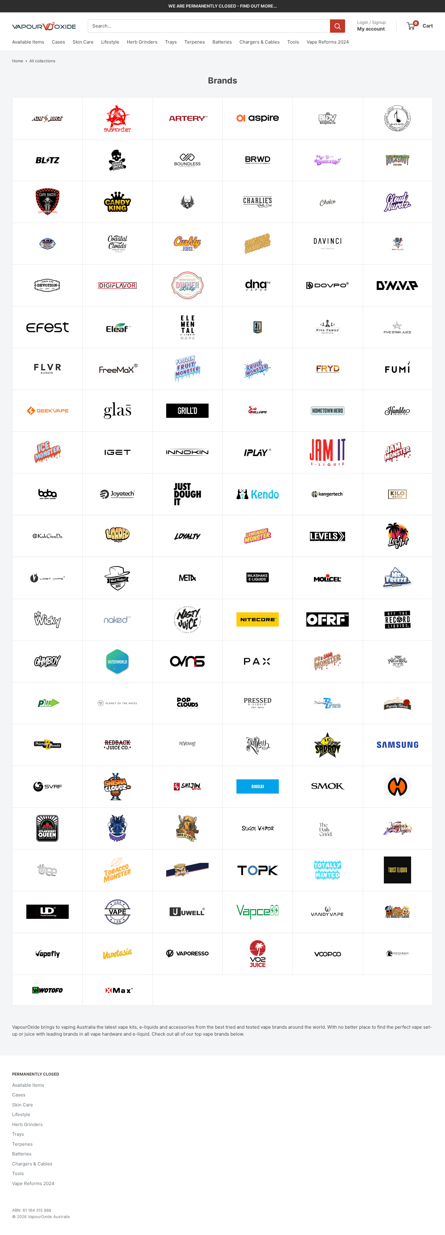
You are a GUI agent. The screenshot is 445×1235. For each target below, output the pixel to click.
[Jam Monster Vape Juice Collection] (398, 452)
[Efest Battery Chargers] (47, 327)
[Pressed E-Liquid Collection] (257, 703)
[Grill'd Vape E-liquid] (187, 410)
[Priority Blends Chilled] (327, 703)
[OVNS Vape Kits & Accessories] (187, 661)
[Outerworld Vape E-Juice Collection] (117, 661)
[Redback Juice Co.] (117, 745)
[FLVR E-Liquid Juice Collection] (47, 369)
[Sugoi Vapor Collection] (257, 828)
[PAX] (257, 661)
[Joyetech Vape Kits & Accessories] (117, 494)
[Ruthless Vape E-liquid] (257, 745)
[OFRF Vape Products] (327, 619)
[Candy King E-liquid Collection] (117, 202)
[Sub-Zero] (117, 828)
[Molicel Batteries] (327, 577)
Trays (171, 42)
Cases (58, 42)
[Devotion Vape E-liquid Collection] (47, 285)
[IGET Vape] (117, 452)
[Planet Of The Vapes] (117, 703)
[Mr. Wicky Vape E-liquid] (47, 619)
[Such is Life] (187, 828)
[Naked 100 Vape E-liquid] (117, 619)
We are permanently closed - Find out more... (222, 5)
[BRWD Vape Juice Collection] (257, 160)
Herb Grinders (142, 42)
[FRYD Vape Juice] (327, 369)
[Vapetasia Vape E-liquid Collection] (117, 954)
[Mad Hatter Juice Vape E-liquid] (117, 577)
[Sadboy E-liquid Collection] (327, 745)
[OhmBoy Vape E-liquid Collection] (47, 661)
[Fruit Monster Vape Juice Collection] (257, 369)
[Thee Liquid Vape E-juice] (47, 870)
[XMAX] (117, 990)
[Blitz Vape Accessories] (47, 160)
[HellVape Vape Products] (257, 410)
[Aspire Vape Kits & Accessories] (257, 118)
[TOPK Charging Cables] (257, 870)
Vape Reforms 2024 (328, 42)
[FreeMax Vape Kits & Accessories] (117, 369)
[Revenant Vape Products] (187, 745)
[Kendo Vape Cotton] (257, 494)
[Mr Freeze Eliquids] (398, 577)
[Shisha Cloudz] (117, 787)
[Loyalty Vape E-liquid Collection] (187, 536)
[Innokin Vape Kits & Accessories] (187, 452)
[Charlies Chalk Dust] (257, 202)
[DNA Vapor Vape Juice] (257, 285)
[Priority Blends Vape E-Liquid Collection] (47, 745)
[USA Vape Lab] (117, 912)
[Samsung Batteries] (398, 745)
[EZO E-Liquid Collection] (257, 327)
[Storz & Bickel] (398, 787)
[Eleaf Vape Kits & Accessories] (117, 327)
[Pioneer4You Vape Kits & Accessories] (47, 703)
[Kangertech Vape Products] (327, 494)
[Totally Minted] (327, 870)
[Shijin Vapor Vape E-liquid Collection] (187, 787)
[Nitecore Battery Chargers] (257, 619)
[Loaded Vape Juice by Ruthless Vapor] (117, 536)
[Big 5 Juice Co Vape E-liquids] (327, 118)
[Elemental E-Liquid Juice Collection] (187, 327)
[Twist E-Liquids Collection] (398, 870)
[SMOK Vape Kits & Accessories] (327, 787)
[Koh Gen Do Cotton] (47, 536)
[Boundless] (187, 160)
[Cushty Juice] (187, 243)
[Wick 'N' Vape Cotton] (398, 954)
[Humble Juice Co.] (398, 410)
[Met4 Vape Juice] (187, 577)
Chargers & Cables (259, 42)
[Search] (337, 26)
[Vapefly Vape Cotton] (47, 954)
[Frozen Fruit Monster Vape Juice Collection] (187, 369)
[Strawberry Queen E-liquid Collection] (47, 828)
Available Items (28, 42)
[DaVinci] (327, 243)
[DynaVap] (398, 285)
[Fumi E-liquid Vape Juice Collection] (398, 369)
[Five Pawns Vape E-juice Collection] (327, 327)
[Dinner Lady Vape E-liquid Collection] (187, 285)
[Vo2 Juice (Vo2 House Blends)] (257, 954)
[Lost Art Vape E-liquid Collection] (398, 536)
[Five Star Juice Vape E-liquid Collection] (398, 327)
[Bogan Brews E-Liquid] (117, 160)
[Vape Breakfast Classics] (398, 912)
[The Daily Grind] (327, 828)
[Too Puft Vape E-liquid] (187, 870)
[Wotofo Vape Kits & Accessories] (47, 990)
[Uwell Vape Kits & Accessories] (187, 912)
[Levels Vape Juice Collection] (327, 536)
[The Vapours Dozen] (398, 828)
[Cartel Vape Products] (187, 202)
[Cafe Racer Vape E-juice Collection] (47, 202)
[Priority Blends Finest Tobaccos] (398, 703)
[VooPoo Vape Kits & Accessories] (327, 954)
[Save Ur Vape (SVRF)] (47, 787)
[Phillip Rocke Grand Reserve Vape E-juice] (398, 661)
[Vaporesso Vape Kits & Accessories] (187, 954)
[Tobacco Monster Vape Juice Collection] (117, 870)
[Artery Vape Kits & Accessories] (187, 118)
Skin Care (83, 42)
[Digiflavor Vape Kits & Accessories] (117, 285)
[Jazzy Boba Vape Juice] (47, 494)
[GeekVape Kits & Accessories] (47, 410)
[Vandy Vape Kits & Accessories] (327, 912)
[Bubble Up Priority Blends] (327, 160)
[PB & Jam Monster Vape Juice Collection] (327, 661)
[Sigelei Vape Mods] (257, 787)
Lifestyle (110, 42)
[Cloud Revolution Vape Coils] (47, 243)
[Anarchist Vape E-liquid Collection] (117, 118)
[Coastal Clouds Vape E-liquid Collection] (117, 243)
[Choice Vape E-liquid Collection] (327, 202)
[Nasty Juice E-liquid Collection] (187, 619)
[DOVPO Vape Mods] (327, 285)
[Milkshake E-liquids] (257, 577)
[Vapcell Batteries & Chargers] (257, 912)
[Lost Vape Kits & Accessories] (47, 577)
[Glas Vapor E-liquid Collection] (117, 410)
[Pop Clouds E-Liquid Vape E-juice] (187, 703)
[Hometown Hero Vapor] (327, 410)
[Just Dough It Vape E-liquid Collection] (187, 494)
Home (17, 60)
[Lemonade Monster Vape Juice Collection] (257, 536)
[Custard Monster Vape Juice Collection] (257, 243)
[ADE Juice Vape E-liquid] (47, 118)
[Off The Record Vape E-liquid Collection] (398, 619)
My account (371, 29)
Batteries (222, 42)
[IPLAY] (257, 452)
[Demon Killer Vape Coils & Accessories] (398, 243)
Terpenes (194, 42)
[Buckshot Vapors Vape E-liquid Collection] (398, 160)
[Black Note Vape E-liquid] (398, 118)
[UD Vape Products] (47, 912)
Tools (293, 42)
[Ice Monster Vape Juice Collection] (47, 452)
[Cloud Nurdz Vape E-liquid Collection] (398, 202)
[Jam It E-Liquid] (327, 452)
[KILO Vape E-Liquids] (398, 494)
